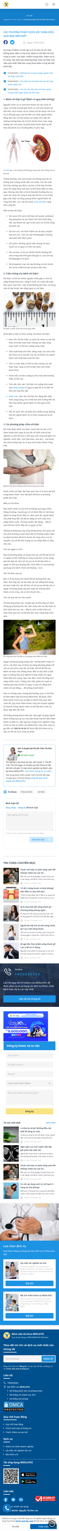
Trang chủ (6, 19)
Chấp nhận (43, 1526)
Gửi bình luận (38, 839)
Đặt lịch (29, 1283)
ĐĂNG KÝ (48, 1358)
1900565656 (12, 1383)
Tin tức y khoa (16, 19)
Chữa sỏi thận (26, 792)
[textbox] (29, 1083)
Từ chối (15, 1526)
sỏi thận (6, 170)
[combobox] (29, 1083)
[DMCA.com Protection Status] (13, 1406)
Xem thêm (51, 1122)
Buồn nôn (13, 396)
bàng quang (18, 387)
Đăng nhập (11, 807)
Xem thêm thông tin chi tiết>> (38, 771)
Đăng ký (22, 807)
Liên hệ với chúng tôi (29, 998)
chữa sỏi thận (40, 201)
